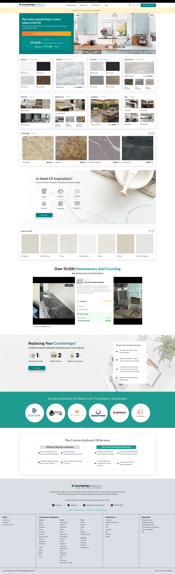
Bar (82, 529)
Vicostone (63, 544)
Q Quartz (62, 539)
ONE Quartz (63, 560)
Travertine (42, 544)
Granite (41, 525)
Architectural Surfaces (112, 522)
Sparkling (83, 543)
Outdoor (83, 532)
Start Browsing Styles (148, 5)
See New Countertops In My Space (46, 34)
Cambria (62, 525)
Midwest (108, 534)
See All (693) (33, 59)
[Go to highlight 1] (35, 326)
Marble (41, 529)
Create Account (79, 510)
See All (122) (139, 59)
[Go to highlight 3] (39, 326)
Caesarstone (64, 522)
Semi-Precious (43, 537)
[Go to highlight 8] (49, 326)
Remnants (83, 5)
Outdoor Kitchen (85, 534)
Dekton (62, 529)
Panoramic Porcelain (66, 563)
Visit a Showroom (8, 525)
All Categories (85, 547)
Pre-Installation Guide (148, 525)
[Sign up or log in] (137, 5)
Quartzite (41, 534)
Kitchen (83, 522)
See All (32, 97)
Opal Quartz (63, 534)
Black (40, 552)
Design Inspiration (147, 520)
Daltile (107, 537)
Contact (90, 510)
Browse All (44, 215)
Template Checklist (147, 522)
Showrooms (96, 5)
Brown (41, 557)
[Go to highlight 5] (43, 326)
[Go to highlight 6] (45, 326)
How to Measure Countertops (150, 527)
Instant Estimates (101, 510)
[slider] (116, 33)
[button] (153, 133)
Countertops (70, 5)
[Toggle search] (134, 5)
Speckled (83, 545)
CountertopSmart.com (10, 571)
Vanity (82, 527)
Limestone (42, 527)
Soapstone (42, 541)
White (40, 550)
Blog (106, 5)
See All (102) (69, 59)
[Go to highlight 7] (47, 326)
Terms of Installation (148, 529)
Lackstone (63, 546)
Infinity (61, 532)
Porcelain (41, 532)
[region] (87, 302)
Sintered (41, 539)
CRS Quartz (63, 527)
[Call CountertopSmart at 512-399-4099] (130, 5)
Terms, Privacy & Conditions (163, 571)
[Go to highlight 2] (37, 326)
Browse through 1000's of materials (87, 1)
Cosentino (63, 555)
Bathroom (83, 525)
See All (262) (103, 59)
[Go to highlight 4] (41, 326)
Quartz (41, 522)
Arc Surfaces (63, 548)
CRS (107, 527)
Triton (61, 551)
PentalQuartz (63, 537)
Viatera (62, 541)
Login (70, 510)
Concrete (83, 540)
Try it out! (37, 368)
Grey (40, 554)
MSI (61, 558)
